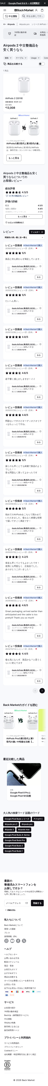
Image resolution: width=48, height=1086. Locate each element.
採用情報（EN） (11, 936)
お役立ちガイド (10, 969)
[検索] (24, 16)
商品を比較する (10, 977)
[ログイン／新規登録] (36, 10)
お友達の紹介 (9, 1008)
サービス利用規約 (11, 1043)
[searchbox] (35, 16)
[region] (24, 728)
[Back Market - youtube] (12, 941)
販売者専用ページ (11, 1030)
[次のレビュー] (42, 690)
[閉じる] (45, 3)
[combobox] (8, 58)
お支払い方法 (9, 984)
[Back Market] (24, 10)
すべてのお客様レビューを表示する (19, 980)
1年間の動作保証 (11, 1011)
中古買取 (8, 1019)
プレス (7, 932)
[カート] (42, 10)
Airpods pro (24, 24)
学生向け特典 (9, 1023)
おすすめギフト (10, 973)
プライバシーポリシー (13, 1047)
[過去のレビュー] (35, 690)
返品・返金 (9, 965)
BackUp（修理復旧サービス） (17, 1015)
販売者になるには (11, 1026)
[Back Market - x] (24, 941)
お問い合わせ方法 (11, 958)
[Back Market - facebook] (18, 941)
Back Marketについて (13, 925)
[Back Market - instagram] (6, 941)
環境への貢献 (9, 929)
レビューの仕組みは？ (16, 222)
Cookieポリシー (11, 1050)
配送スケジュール (11, 962)
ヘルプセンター (10, 954)
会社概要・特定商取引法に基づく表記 (20, 1054)
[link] (13, 158)
